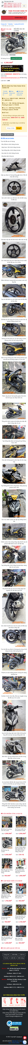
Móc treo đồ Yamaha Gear (19, 939)
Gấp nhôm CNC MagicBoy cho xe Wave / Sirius (6, 896)
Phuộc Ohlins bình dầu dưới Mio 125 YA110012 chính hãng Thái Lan (20, 849)
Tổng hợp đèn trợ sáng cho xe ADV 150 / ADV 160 (20, 917)
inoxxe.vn (19, 1037)
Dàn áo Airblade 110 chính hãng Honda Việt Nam (7, 938)
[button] (3, 43)
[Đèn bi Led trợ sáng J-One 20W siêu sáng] (7, 863)
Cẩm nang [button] (21, 958)
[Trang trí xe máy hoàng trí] (14, 12)
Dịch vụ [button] (22, 954)
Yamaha (10, 24)
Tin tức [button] (6, 958)
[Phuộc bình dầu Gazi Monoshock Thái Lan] (21, 863)
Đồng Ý (19, 128)
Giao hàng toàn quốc (12, 93)
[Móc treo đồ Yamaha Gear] (21, 931)
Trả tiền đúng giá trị (5, 93)
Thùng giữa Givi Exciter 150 (5, 918)
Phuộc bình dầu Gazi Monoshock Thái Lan (20, 871)
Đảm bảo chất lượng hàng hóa (20, 93)
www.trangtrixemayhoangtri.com (10, 77)
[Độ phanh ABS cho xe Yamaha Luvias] (21, 822)
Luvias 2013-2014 (19, 24)
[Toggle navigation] (24, 5)
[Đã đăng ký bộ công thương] (14, 1023)
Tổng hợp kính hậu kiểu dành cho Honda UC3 (20, 896)
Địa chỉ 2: (4, 979)
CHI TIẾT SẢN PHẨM (7, 134)
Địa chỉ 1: (4, 968)
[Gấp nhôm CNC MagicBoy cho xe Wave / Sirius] (7, 888)
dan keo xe (15, 1041)
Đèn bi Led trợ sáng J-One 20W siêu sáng (6, 871)
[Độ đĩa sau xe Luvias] (14, 43)
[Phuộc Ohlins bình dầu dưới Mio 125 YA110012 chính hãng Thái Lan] (21, 841)
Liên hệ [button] (13, 958)
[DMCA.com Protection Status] (14, 1028)
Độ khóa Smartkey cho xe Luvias (6, 829)
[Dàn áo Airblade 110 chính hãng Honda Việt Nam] (7, 931)
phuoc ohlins (15, 1042)
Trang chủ (4, 24)
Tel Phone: (10, 973)
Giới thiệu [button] (14, 954)
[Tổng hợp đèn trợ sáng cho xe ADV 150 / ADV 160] (21, 910)
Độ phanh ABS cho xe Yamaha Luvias (20, 829)
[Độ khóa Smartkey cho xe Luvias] (7, 822)
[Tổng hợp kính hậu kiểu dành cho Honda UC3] (21, 888)
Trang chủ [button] (6, 954)
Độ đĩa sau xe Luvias (7, 138)
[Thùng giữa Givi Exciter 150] (7, 910)
